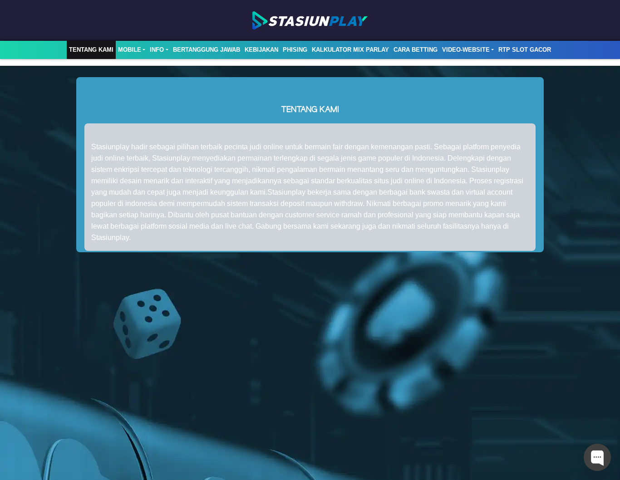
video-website (466, 49)
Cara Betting (416, 49)
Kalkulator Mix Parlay (350, 49)
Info (157, 49)
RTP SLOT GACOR (524, 49)
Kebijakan (261, 49)
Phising (295, 49)
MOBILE (129, 49)
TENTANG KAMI (91, 49)
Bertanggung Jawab (206, 49)
